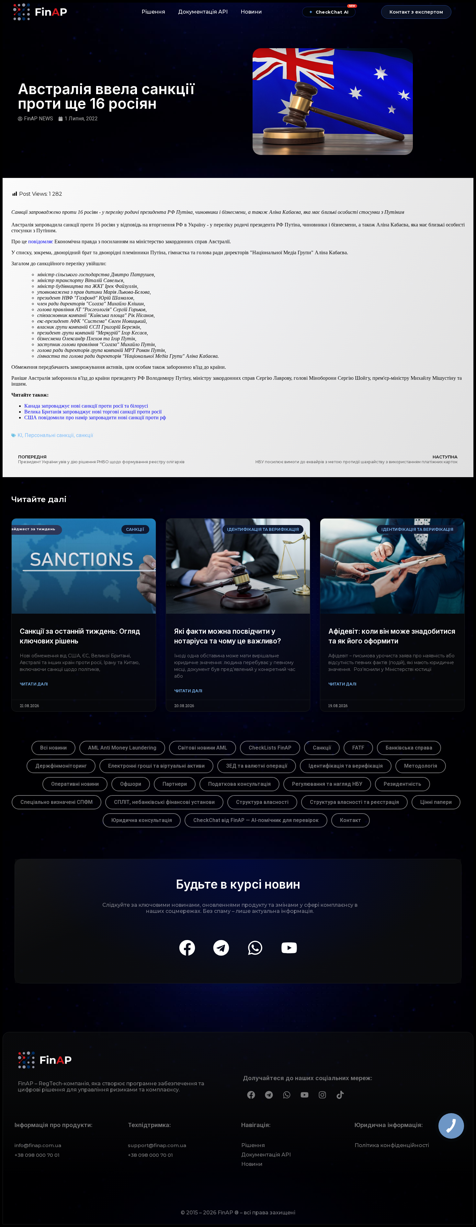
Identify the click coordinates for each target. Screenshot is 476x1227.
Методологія (420, 766)
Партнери (175, 784)
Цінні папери (436, 802)
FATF (358, 748)
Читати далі (34, 684)
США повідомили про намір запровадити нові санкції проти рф (95, 417)
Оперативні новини (75, 784)
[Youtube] (289, 948)
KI (19, 435)
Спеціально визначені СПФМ (56, 802)
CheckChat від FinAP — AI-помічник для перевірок (256, 820)
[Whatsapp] (255, 948)
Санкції (322, 748)
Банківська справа (409, 748)
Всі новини (53, 748)
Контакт (350, 820)
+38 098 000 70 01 (37, 1155)
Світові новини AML (202, 748)
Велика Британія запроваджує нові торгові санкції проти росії (93, 411)
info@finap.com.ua (38, 1145)
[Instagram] (322, 1095)
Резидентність (402, 784)
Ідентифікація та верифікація (346, 766)
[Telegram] (221, 948)
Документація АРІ (203, 12)
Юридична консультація (141, 820)
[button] (416, 12)
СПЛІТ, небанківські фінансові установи (164, 802)
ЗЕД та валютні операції (256, 766)
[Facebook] (187, 948)
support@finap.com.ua (157, 1145)
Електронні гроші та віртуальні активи (156, 766)
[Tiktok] (340, 1095)
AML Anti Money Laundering (122, 748)
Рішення (153, 12)
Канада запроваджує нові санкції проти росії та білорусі (86, 406)
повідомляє (40, 241)
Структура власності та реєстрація (354, 802)
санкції (84, 435)
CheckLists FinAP (270, 748)
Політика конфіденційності (392, 1145)
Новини (251, 12)
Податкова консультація (239, 784)
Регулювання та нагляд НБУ (327, 784)
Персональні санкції (49, 435)
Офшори (130, 784)
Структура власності (262, 802)
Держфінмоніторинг (61, 766)
